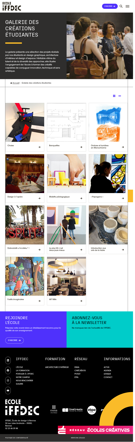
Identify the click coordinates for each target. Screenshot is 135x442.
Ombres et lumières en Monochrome (100, 146)
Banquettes (54, 145)
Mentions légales (78, 438)
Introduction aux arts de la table (98, 249)
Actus (106, 367)
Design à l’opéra (15, 197)
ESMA (76, 367)
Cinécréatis (80, 370)
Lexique (107, 374)
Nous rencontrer (24, 380)
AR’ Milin (53, 299)
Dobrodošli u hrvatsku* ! (18, 248)
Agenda (107, 370)
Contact (108, 377)
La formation (22, 370)
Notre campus (23, 377)
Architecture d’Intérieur (57, 367)
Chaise (11, 145)
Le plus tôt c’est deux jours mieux (56, 249)
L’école (19, 367)
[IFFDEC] (12, 6)
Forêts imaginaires (16, 299)
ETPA (76, 377)
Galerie (19, 384)
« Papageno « (97, 197)
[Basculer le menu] (121, 6)
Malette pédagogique (59, 197)
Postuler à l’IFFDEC (25, 374)
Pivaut (77, 374)
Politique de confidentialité (16, 438)
